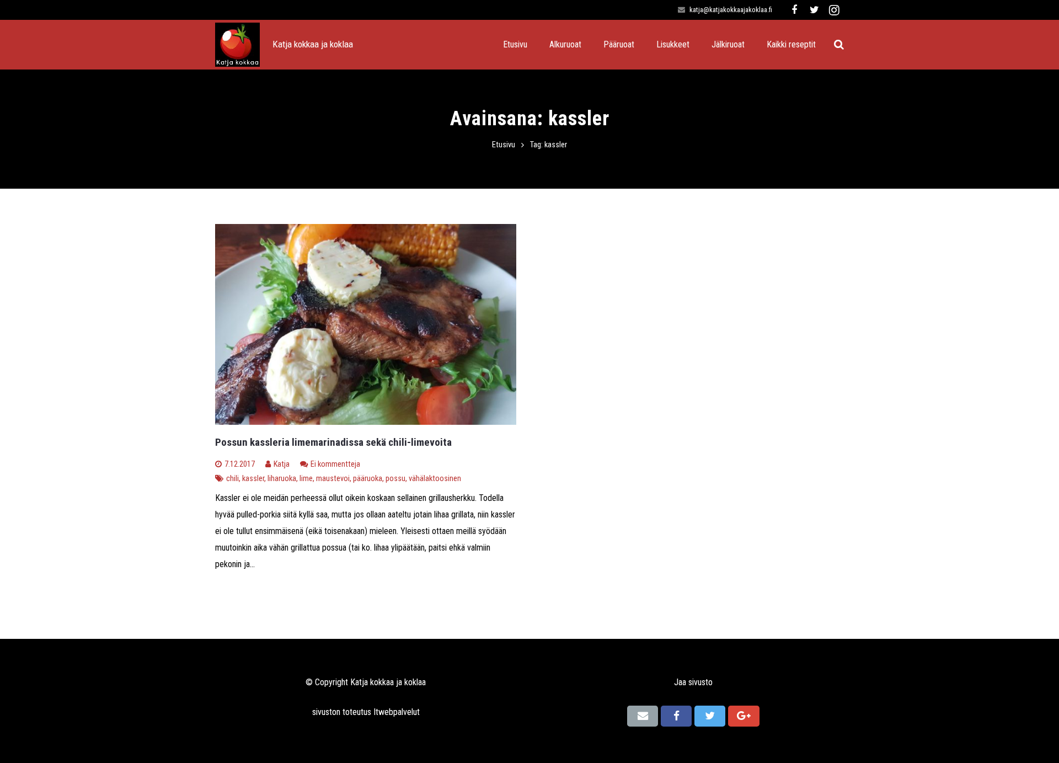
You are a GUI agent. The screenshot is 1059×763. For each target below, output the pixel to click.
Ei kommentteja (335, 464)
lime (306, 478)
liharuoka (282, 478)
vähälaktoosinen (435, 478)
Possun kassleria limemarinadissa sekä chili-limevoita (333, 442)
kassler (253, 478)
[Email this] (642, 716)
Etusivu (503, 145)
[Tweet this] (709, 716)
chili (232, 478)
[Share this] (676, 716)
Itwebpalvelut (396, 712)
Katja (282, 464)
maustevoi (333, 478)
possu (395, 478)
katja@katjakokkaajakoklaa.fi (730, 10)
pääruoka (367, 478)
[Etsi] (839, 45)
